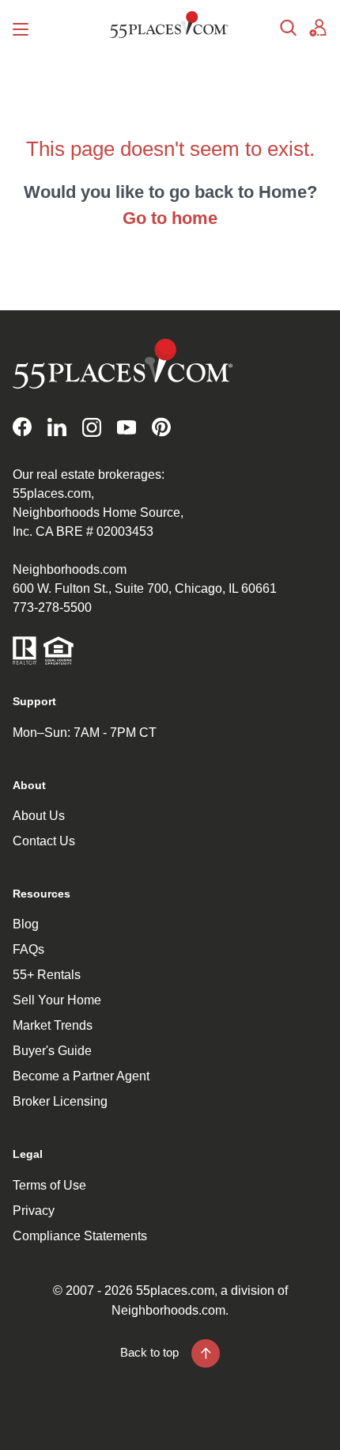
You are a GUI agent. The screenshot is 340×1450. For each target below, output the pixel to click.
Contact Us (44, 841)
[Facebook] (22, 427)
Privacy (34, 1210)
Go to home (170, 218)
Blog (26, 924)
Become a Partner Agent (81, 1076)
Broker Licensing (60, 1101)
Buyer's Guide (52, 1050)
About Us (39, 815)
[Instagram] (91, 427)
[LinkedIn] (56, 427)
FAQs (28, 949)
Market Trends (53, 1025)
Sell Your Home (57, 1000)
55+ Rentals (47, 974)
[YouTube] (126, 427)
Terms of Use (49, 1185)
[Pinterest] (161, 427)
